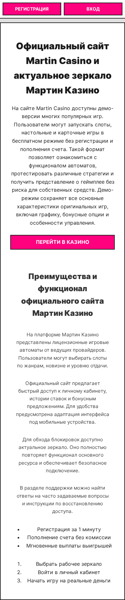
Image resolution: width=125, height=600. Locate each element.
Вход (93, 9)
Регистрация (32, 9)
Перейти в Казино (62, 242)
